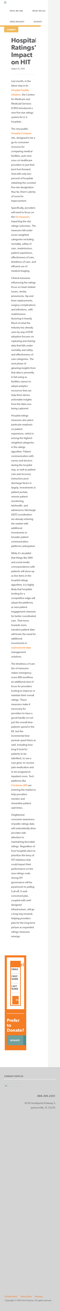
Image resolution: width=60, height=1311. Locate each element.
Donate (38, 22)
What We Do (38, 11)
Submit (17, 1000)
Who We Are (16, 11)
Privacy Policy (11, 1296)
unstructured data (21, 647)
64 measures (22, 216)
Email (14, 969)
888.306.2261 (46, 1095)
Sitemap (38, 1296)
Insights (11, 29)
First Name (14, 977)
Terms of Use (26, 1296)
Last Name (14, 987)
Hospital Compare (21, 133)
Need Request (17, 22)
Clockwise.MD (19, 785)
